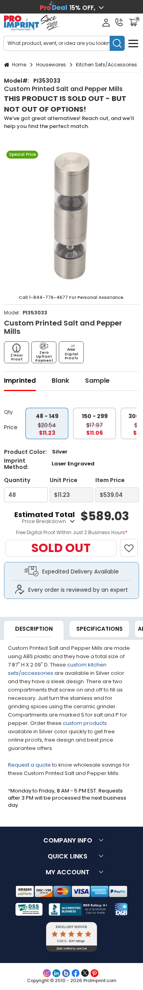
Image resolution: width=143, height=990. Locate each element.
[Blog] (66, 973)
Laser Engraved (73, 463)
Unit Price (63, 480)
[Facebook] (75, 973)
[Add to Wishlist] (132, 544)
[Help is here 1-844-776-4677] (119, 22)
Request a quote (29, 765)
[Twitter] (85, 973)
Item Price (110, 480)
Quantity (17, 480)
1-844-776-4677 (48, 297)
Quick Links (67, 856)
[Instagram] (47, 973)
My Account (67, 872)
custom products (85, 723)
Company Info (67, 840)
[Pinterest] (95, 973)
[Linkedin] (56, 973)
